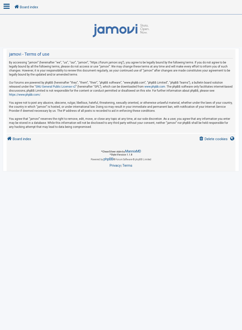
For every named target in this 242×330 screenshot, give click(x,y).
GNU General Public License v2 (56, 86)
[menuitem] (213, 139)
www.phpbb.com (154, 86)
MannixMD (133, 151)
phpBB (108, 159)
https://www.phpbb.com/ (24, 94)
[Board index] (121, 31)
